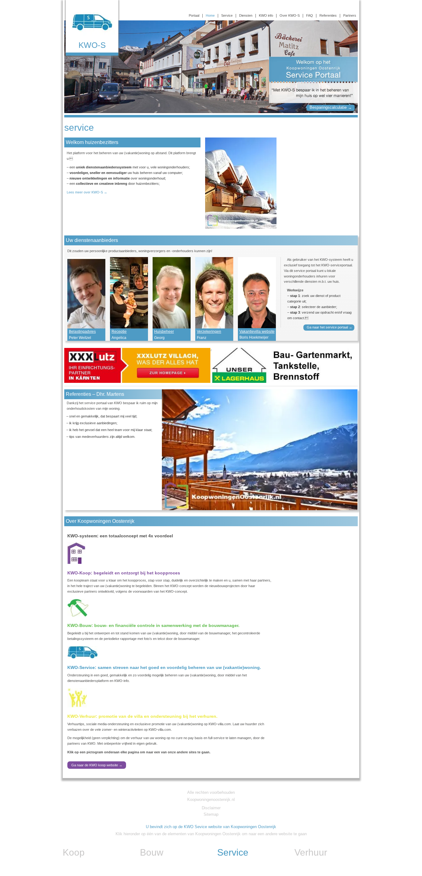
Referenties (328, 15)
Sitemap (211, 814)
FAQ (309, 15)
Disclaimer (211, 808)
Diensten (245, 15)
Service (227, 15)
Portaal (194, 15)
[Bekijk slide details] (137, 365)
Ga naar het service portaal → (330, 327)
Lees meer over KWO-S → (87, 192)
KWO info (266, 15)
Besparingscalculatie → (331, 107)
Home (210, 15)
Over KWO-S (290, 15)
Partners (349, 15)
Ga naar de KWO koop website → (96, 765)
